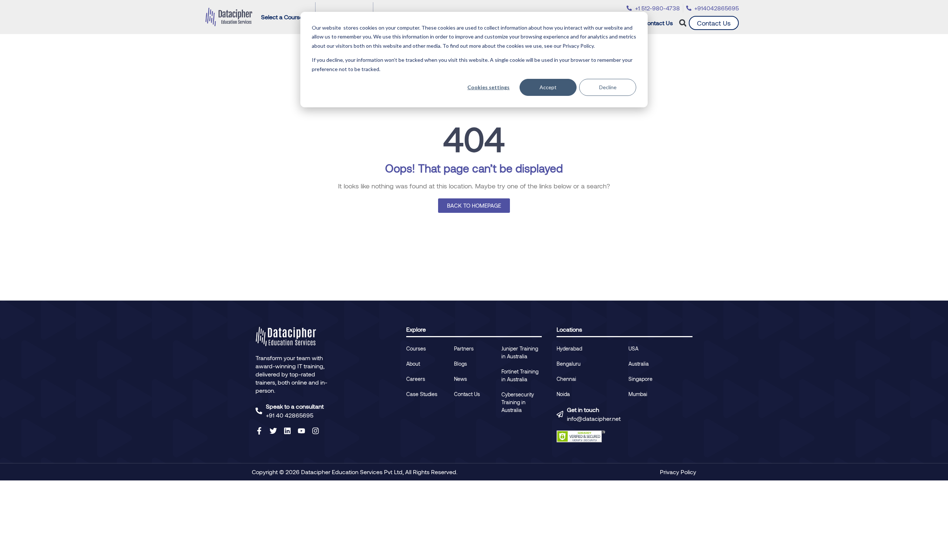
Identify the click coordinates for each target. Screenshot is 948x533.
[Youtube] (301, 431)
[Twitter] (273, 431)
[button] (683, 23)
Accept (548, 87)
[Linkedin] (287, 431)
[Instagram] (315, 431)
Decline (608, 87)
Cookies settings (488, 87)
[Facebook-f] (259, 431)
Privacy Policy (678, 471)
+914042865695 (716, 7)
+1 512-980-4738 (657, 7)
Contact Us (658, 22)
